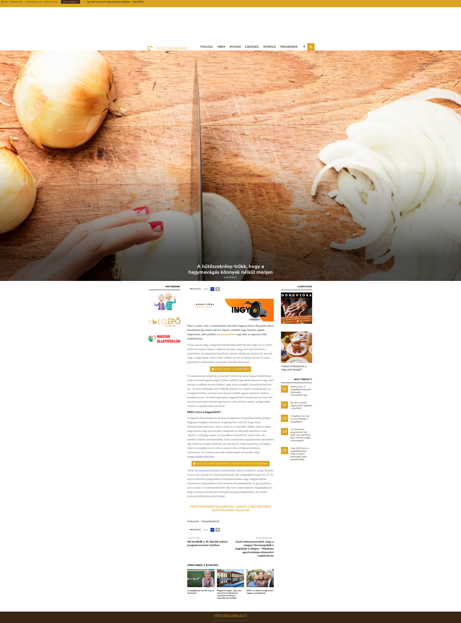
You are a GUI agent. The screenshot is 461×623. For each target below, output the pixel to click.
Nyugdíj (235, 47)
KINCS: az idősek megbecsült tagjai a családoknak (260, 591)
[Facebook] (304, 47)
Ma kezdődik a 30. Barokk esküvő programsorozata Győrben (207, 543)
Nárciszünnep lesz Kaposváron (104, 1)
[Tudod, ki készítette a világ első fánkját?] (296, 347)
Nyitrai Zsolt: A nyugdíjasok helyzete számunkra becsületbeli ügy (301, 391)
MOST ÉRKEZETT (303, 379)
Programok (289, 47)
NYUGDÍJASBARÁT (230, 616)
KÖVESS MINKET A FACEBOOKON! (231, 369)
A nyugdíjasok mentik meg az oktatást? (200, 591)
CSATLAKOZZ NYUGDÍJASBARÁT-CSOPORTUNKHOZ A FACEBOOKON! (232, 463)
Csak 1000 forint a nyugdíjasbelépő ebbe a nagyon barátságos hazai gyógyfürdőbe (300, 454)
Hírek (221, 47)
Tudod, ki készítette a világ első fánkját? (293, 368)
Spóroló (269, 47)
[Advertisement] (230, 25)
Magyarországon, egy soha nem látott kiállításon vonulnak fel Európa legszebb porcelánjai (229, 594)
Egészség (252, 47)
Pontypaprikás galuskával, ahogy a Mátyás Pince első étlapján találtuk (230, 508)
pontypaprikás (227, 334)
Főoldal (206, 47)
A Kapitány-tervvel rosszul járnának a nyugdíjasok (300, 419)
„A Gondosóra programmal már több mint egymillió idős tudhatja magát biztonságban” (300, 435)
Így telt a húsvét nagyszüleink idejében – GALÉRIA (301, 405)
